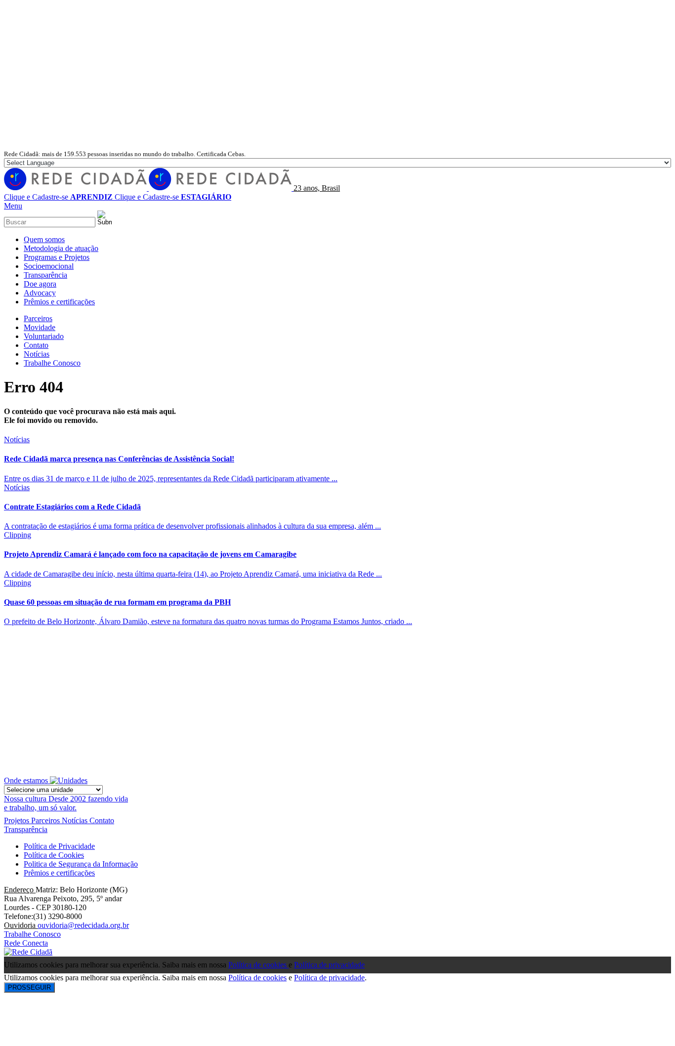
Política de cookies (258, 965)
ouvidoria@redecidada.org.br (83, 925)
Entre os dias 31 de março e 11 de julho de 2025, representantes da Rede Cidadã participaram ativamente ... (171, 478)
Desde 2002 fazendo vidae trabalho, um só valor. (66, 803)
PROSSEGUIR (29, 987)
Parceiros (46, 820)
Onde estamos (27, 780)
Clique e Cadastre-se (58, 197)
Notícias (17, 439)
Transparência (25, 829)
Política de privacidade (329, 965)
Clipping (17, 535)
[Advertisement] (337, 75)
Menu (13, 206)
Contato (101, 820)
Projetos (17, 820)
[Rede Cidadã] (149, 188)
